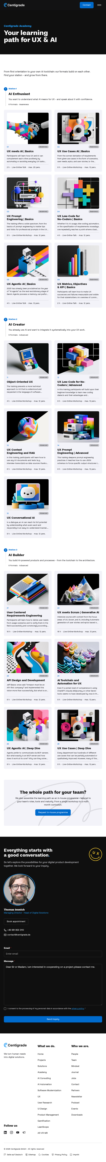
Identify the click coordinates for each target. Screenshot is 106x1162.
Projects (42, 1060)
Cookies (45, 1155)
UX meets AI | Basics (20, 151)
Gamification (44, 1121)
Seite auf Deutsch (14, 1155)
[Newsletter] (25, 1133)
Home (40, 1054)
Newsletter (76, 1097)
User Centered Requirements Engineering (24, 614)
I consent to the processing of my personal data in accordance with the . (46, 1008)
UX (39, 1097)
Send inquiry (53, 1019)
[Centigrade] (14, 5)
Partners (75, 1090)
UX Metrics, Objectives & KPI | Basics (72, 286)
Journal (75, 1072)
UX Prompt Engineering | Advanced (72, 451)
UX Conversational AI (21, 517)
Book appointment (16, 921)
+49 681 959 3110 (15, 930)
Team (74, 1060)
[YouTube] (18, 1133)
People (74, 1054)
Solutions (42, 1066)
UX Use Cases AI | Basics (73, 151)
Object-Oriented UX (20, 381)
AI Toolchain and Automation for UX (69, 682)
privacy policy (78, 1008)
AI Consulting (44, 1078)
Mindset (75, 1066)
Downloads (77, 1115)
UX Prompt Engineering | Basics (20, 218)
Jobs (73, 1078)
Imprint (76, 1155)
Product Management (48, 1115)
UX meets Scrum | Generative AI (78, 612)
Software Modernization (49, 1090)
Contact (87, 5)
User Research (45, 1103)
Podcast (75, 1103)
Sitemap (32, 1155)
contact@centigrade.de (18, 935)
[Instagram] (12, 1133)
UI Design (42, 1109)
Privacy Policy (61, 1155)
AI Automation (45, 1084)
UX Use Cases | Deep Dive (74, 748)
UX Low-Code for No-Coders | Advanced (71, 383)
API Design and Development (26, 680)
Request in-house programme (53, 812)
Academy (42, 1072)
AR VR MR (43, 1133)
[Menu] (99, 5)
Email (7, 948)
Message (9, 961)
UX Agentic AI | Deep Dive (23, 748)
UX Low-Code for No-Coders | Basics (69, 218)
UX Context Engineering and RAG (21, 451)
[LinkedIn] (6, 1133)
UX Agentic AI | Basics (21, 284)
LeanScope (43, 1127)
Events (74, 1109)
